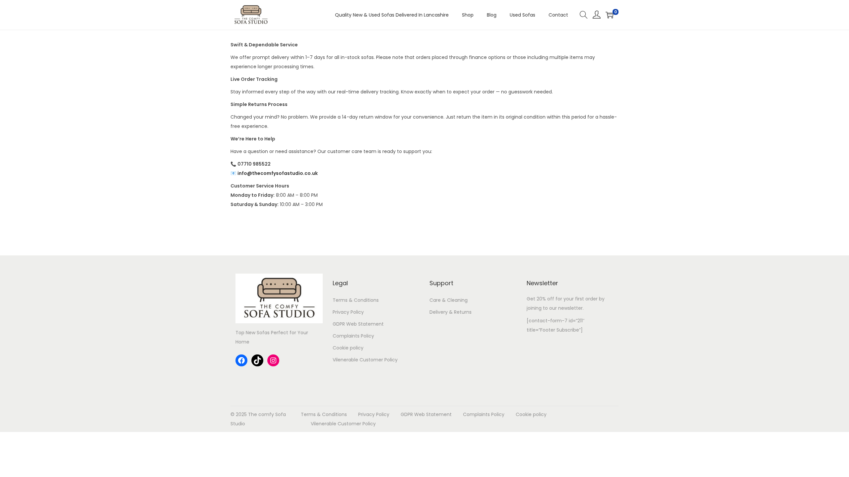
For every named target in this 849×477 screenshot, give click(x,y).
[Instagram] (273, 360)
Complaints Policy (353, 336)
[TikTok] (257, 360)
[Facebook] (241, 360)
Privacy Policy (348, 312)
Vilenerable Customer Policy (365, 359)
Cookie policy (348, 347)
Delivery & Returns (450, 312)
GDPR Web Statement (358, 324)
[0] (610, 15)
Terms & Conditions (356, 300)
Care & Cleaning (448, 300)
